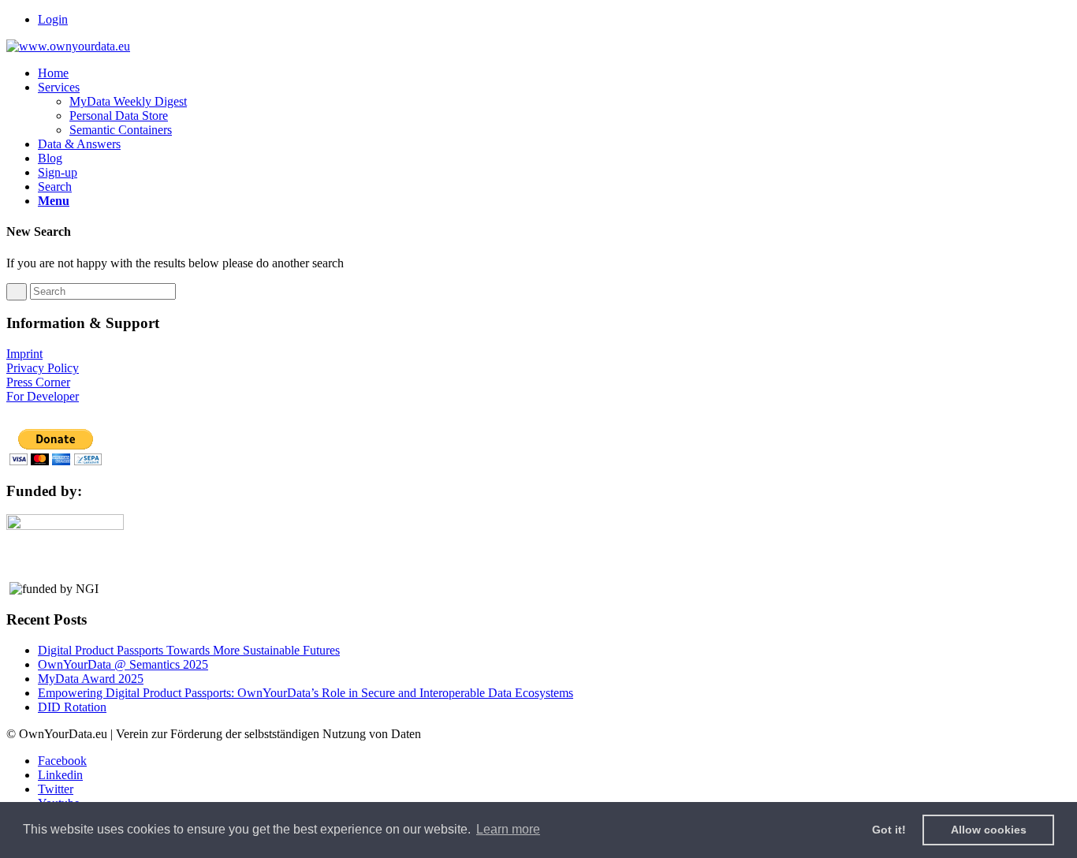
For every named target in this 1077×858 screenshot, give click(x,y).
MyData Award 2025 (90, 678)
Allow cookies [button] (989, 829)
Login (53, 19)
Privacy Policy (42, 368)
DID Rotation (72, 707)
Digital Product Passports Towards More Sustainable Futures (189, 650)
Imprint (24, 353)
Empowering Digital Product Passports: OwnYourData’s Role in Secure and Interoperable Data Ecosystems (305, 692)
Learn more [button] (508, 829)
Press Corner (38, 382)
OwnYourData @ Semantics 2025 (123, 664)
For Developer (42, 396)
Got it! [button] (889, 829)
